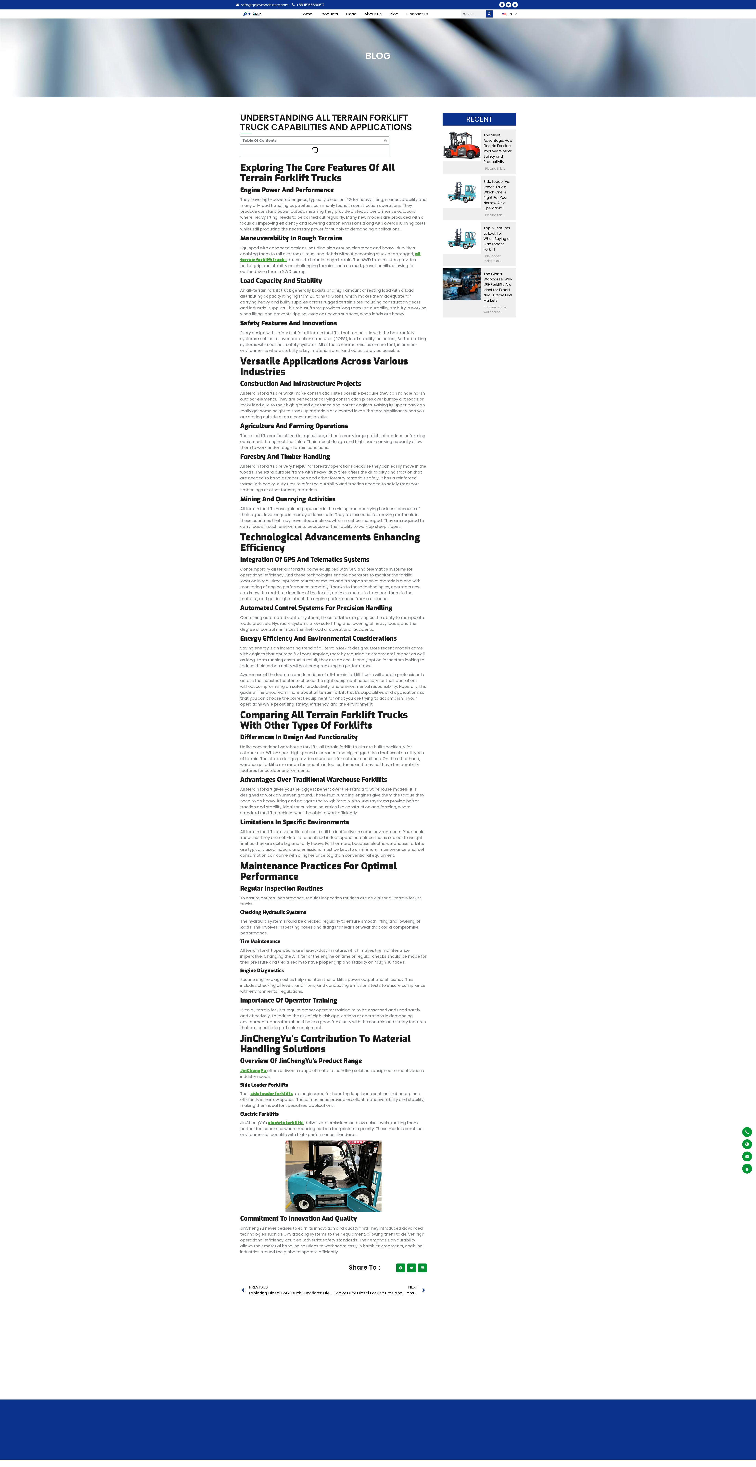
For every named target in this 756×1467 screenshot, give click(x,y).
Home (306, 14)
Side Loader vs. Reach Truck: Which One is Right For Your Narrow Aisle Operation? (497, 195)
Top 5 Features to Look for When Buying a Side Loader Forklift (497, 239)
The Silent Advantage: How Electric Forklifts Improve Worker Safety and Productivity (498, 148)
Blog (394, 14)
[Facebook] (502, 4)
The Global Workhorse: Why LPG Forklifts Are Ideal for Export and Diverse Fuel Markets (498, 287)
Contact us (417, 14)
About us (373, 14)
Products (329, 14)
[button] (385, 140)
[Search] (489, 14)
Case (351, 14)
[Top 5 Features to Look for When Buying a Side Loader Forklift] (462, 238)
